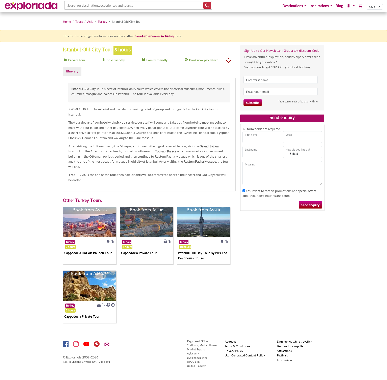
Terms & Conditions (237, 346)
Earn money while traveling (294, 341)
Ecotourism (284, 360)
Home (67, 21)
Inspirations (319, 6)
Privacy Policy (234, 350)
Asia (90, 21)
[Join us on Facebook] (66, 345)
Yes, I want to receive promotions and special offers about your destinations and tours (279, 193)
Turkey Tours (88, 201)
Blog (339, 6)
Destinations (293, 6)
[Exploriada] (31, 6)
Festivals (282, 355)
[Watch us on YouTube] (86, 345)
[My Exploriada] (350, 6)
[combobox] (67, 5)
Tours (79, 21)
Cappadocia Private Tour (139, 253)
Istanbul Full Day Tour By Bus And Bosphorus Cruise (202, 256)
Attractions (284, 350)
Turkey (102, 21)
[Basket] (360, 6)
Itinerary (72, 71)
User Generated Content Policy (245, 355)
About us (230, 341)
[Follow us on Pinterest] (97, 345)
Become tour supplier (291, 346)
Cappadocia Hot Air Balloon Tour (88, 253)
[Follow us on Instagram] (76, 345)
